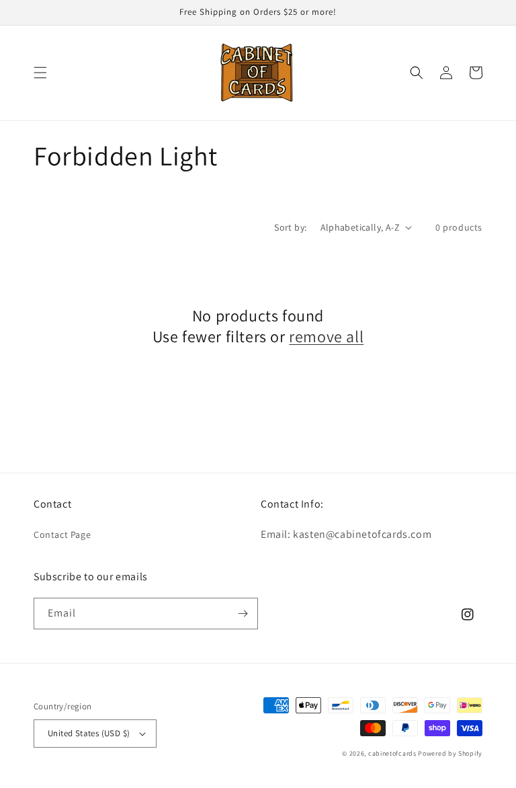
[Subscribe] (242, 613)
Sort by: (290, 227)
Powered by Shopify (450, 753)
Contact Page (62, 534)
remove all (326, 336)
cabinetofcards (392, 753)
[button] (40, 72)
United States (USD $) (89, 733)
